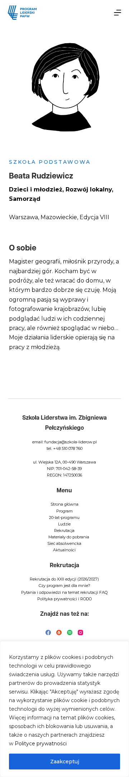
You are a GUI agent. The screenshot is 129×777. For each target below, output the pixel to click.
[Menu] (117, 12)
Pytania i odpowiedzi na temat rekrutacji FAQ (64, 592)
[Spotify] (69, 632)
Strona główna (64, 504)
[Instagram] (80, 632)
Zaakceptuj (64, 761)
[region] (64, 709)
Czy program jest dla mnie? (64, 585)
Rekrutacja (64, 530)
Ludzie (64, 524)
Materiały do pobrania (68, 536)
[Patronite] (59, 632)
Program (64, 511)
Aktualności (64, 549)
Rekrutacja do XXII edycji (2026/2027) (64, 579)
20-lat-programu (64, 517)
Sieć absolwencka (64, 543)
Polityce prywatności (41, 743)
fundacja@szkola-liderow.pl (70, 441)
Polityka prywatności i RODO (64, 598)
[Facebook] (48, 632)
